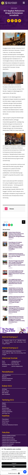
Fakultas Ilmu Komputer (8, 444)
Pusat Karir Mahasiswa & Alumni (10, 425)
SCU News (4, 389)
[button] (8, 20)
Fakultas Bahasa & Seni (7, 437)
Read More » (11, 239)
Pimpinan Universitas (7, 411)
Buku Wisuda (5, 392)
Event (12, 8)
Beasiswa (4, 377)
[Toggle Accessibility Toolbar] (25, 472)
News (15, 8)
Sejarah (4, 403)
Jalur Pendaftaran (6, 375)
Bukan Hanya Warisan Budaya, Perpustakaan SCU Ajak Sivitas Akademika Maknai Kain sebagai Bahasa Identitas (16, 235)
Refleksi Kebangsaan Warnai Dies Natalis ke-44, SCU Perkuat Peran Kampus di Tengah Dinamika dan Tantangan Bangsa (16, 299)
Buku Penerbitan (6, 394)
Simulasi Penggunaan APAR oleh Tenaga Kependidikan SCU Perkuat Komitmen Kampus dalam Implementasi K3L (17, 263)
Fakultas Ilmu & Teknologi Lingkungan (11, 442)
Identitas (4, 406)
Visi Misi (4, 405)
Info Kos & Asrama (6, 380)
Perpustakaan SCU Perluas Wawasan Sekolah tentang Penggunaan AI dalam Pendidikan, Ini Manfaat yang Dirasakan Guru (16, 319)
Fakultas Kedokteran (7, 445)
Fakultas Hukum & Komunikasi (9, 440)
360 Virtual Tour (6, 413)
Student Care (5, 423)
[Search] (23, 222)
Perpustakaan (5, 419)
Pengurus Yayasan (6, 410)
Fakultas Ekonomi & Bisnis (8, 439)
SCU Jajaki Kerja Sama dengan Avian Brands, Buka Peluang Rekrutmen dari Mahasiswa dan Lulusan (16, 281)
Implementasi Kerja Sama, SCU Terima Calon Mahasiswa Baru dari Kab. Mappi (17, 255)
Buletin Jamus (5, 391)
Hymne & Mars (5, 408)
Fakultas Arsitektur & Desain (9, 435)
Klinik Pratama (5, 421)
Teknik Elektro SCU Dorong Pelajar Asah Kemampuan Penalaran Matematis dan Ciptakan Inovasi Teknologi (16, 290)
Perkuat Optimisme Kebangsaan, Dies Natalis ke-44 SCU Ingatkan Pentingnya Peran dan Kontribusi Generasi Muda (17, 309)
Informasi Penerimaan (7, 378)
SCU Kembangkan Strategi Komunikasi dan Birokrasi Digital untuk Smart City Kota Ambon (17, 273)
